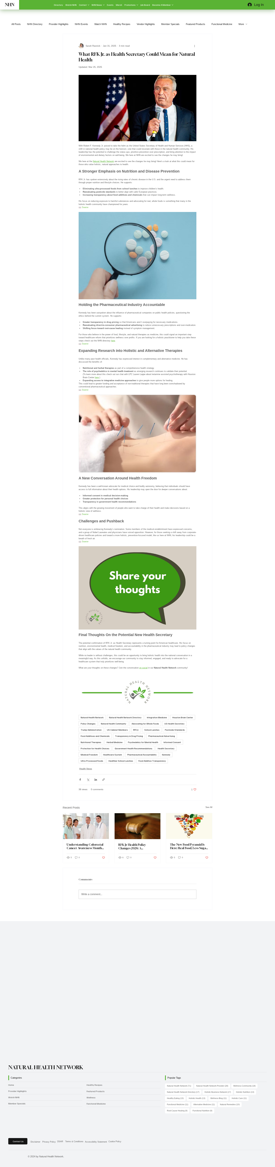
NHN (9, 4)
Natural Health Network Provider (213, 1086)
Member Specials (170, 24)
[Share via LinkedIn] (95, 779)
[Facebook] (19, 1156)
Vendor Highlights (146, 24)
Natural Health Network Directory (125, 717)
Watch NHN (100, 24)
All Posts (16, 24)
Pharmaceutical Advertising (161, 736)
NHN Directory (34, 24)
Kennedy (166, 754)
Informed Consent (172, 742)
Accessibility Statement (96, 1142)
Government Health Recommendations (133, 748)
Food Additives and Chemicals (95, 736)
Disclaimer (35, 1142)
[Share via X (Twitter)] (87, 779)
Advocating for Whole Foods (145, 723)
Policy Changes (88, 723)
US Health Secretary (174, 723)
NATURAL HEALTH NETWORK (45, 1067)
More (241, 24)
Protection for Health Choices (95, 748)
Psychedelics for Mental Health (143, 742)
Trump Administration (91, 729)
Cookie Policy (115, 1141)
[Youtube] (14, 1156)
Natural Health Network (92, 717)
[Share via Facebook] (80, 779)
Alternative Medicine (205, 1104)
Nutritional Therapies (91, 742)
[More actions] (194, 46)
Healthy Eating (176, 1098)
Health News (85, 768)
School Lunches (151, 729)
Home (11, 1085)
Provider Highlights (58, 24)
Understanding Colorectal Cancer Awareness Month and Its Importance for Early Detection (85, 846)
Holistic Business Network (218, 1092)
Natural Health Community (113, 723)
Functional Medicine (222, 24)
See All (208, 807)
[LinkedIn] (24, 1156)
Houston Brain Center (182, 717)
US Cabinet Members (117, 729)
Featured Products (195, 24)
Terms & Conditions (74, 1141)
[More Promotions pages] (137, 5)
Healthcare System (112, 754)
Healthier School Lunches (121, 760)
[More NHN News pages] (104, 5)
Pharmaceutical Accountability (142, 754)
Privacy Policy (49, 1142)
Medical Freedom (89, 754)
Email (28, 994)
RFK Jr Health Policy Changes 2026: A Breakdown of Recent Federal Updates (133, 846)
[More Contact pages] (88, 5)
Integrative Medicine (157, 717)
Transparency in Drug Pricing (129, 736)
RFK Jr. (136, 729)
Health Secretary (166, 748)
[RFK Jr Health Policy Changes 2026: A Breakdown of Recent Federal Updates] (138, 826)
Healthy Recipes (121, 24)
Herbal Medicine (115, 742)
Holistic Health (198, 1098)
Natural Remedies (231, 1104)
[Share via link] (103, 779)
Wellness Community (245, 1086)
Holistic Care (240, 1098)
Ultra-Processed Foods (92, 760)
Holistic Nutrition (246, 1092)
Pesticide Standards (175, 729)
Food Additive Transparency (152, 760)
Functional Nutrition (203, 1110)
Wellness (91, 1097)
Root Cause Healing (178, 1110)
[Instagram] (9, 1156)
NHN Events (81, 24)
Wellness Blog (219, 1098)
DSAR (60, 1141)
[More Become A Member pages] (172, 5)
